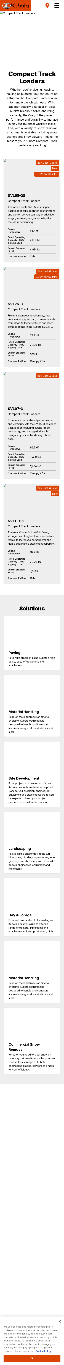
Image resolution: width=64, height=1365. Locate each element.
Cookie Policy (43, 1351)
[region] (32, 1340)
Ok (32, 1358)
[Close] (60, 1321)
